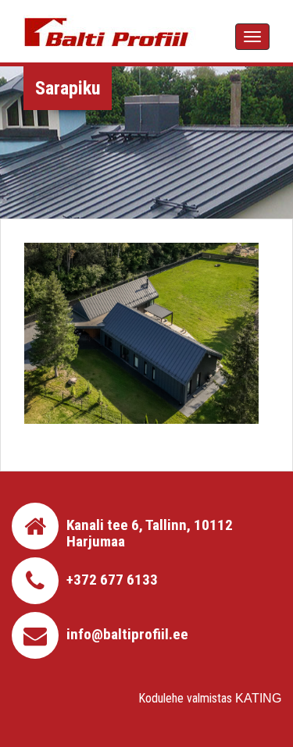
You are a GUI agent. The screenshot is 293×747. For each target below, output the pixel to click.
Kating (258, 698)
